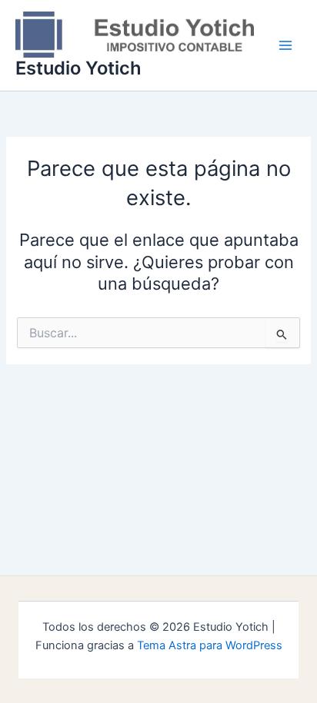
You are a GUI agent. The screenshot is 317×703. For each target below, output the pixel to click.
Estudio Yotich (78, 68)
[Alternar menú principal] (285, 45)
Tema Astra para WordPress (209, 645)
